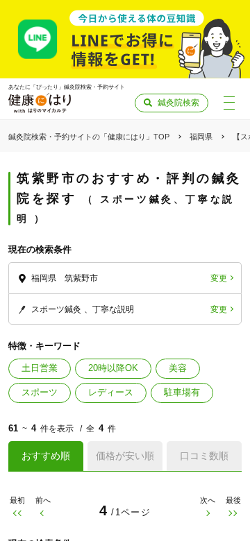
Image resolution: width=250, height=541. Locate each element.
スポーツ (40, 392)
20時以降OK (113, 368)
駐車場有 (182, 392)
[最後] (233, 513)
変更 (218, 278)
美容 (178, 368)
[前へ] (42, 513)
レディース (110, 392)
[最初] (17, 513)
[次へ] (207, 513)
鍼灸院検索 (178, 103)
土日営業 (40, 368)
